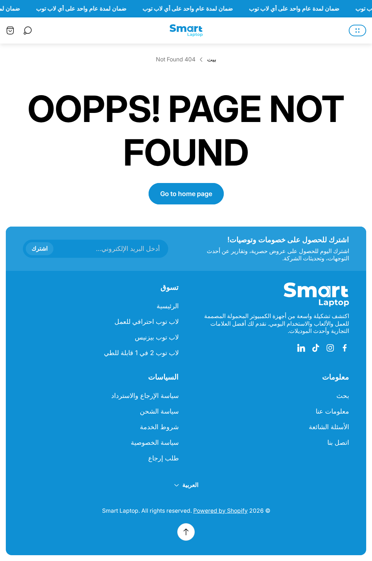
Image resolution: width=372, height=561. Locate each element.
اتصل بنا (338, 442)
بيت (211, 59)
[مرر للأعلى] (186, 532)
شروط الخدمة (159, 427)
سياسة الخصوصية (155, 442)
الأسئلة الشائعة (329, 427)
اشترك (40, 248)
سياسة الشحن (159, 411)
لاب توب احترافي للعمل (146, 321)
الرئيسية (168, 306)
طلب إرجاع (163, 458)
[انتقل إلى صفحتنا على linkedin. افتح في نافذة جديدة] (301, 347)
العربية (190, 484)
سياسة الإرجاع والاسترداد (145, 395)
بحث (342, 395)
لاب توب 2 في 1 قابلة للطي (141, 353)
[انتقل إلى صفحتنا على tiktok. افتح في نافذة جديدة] (315, 347)
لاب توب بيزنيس (157, 337)
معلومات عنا (332, 411)
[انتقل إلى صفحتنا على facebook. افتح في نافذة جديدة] (344, 347)
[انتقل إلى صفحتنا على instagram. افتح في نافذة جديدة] (330, 347)
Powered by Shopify (220, 510)
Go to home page (186, 194)
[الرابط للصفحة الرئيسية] (316, 294)
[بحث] (28, 30)
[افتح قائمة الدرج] (357, 30)
